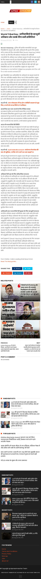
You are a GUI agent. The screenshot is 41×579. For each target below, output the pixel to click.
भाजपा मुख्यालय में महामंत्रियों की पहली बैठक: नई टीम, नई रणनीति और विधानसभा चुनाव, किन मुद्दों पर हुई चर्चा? (20, 314)
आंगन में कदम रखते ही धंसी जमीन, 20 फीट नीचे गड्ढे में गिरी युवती (25, 534)
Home (2, 22)
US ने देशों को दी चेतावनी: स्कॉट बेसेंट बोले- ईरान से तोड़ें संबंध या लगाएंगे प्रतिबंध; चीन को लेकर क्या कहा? (24, 404)
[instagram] (39, 2)
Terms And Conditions (9, 551)
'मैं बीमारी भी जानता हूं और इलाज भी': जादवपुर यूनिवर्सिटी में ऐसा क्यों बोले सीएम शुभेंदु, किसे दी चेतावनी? (17, 295)
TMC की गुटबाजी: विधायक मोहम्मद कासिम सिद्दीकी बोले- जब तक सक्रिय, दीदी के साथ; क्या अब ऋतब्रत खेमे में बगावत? (25, 414)
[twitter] (35, 2)
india (8, 29)
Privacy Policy (6, 554)
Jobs (3, 559)
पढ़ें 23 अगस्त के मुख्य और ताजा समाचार (14, 460)
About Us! (5, 561)
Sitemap (5, 556)
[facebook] (32, 2)
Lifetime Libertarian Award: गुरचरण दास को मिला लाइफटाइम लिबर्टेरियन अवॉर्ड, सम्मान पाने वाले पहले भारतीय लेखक (18, 439)
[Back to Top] (20, 576)
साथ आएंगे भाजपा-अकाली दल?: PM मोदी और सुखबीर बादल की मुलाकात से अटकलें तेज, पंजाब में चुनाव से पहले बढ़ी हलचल (20, 454)
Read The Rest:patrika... (9, 261)
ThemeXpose (12, 572)
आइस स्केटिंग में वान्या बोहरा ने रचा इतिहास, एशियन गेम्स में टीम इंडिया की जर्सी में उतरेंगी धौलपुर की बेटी (20, 447)
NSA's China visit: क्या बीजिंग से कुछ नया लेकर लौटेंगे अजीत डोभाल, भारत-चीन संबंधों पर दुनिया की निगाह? (25, 424)
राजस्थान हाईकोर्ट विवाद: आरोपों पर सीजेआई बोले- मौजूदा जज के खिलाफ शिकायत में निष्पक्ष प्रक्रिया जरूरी (20, 333)
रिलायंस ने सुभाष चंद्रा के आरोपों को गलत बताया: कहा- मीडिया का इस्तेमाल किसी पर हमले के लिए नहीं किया (25, 516)
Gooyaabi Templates (33, 572)
